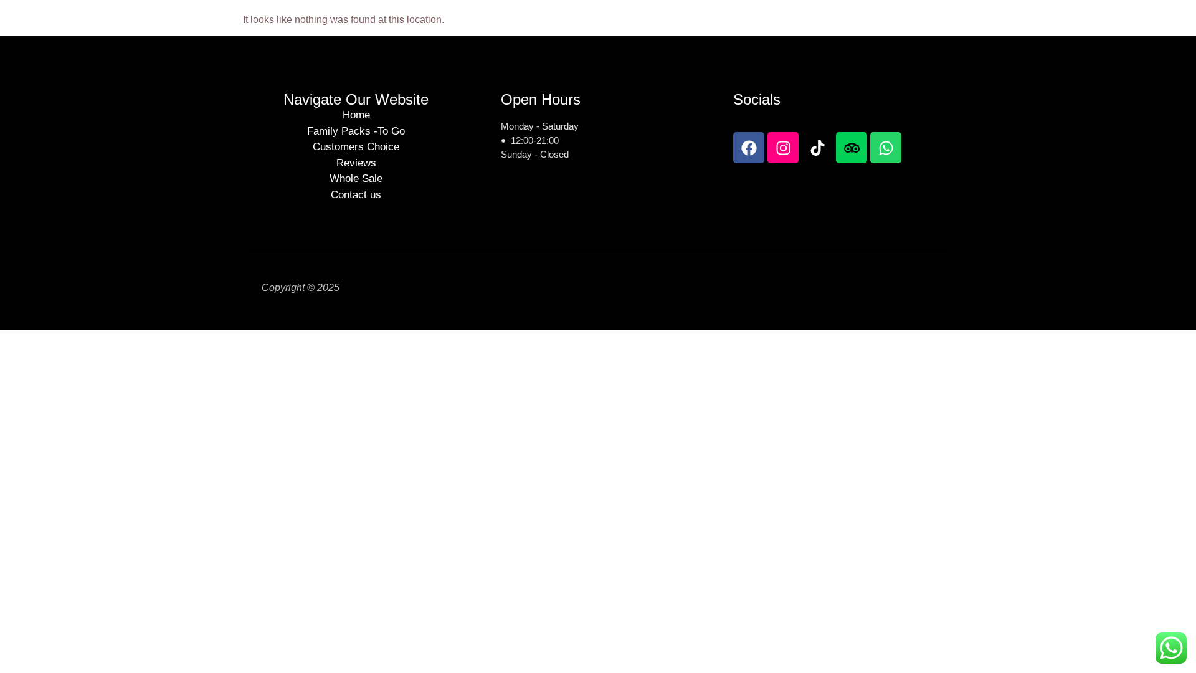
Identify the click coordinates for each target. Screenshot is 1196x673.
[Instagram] (783, 147)
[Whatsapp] (885, 147)
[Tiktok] (817, 147)
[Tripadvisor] (851, 147)
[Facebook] (748, 147)
